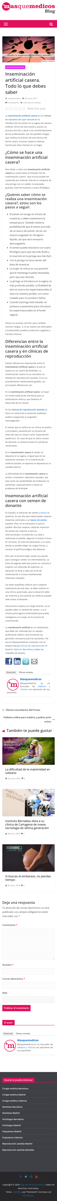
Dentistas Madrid (11, 1113)
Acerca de (11, 672)
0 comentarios (13, 102)
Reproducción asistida (15, 67)
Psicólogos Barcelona (13, 1119)
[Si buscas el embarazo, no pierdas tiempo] (28, 846)
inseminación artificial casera (22, 115)
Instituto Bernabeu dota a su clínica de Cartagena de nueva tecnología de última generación (27, 824)
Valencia (18, 649)
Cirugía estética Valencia (14, 1100)
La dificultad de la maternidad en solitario (27, 771)
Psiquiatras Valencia (12, 1137)
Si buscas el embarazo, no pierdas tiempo (28, 878)
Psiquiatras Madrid (11, 1131)
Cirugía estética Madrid (14, 1094)
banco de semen (39, 520)
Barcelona (28, 649)
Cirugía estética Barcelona (15, 1088)
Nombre (8, 964)
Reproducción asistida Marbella (18, 1150)
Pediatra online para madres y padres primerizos (27, 719)
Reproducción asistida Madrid (17, 1143)
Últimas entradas (26, 672)
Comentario (9, 925)
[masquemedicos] (13, 680)
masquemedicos (14, 98)
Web (4, 993)
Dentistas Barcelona (12, 1106)
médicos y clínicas (26, 1047)
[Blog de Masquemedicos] (28, 2)
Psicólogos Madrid (11, 1125)
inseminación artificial (32, 102)
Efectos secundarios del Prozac (23, 710)
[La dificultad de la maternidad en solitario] (28, 739)
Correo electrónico (13, 978)
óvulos (43, 512)
